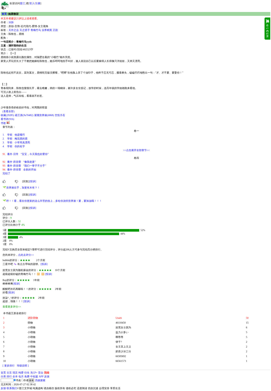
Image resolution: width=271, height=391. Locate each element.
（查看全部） (8, 111)
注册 (37, 3)
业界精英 (47, 30)
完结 (46, 372)
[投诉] (32, 181)
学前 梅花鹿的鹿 (15, 138)
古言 (9, 372)
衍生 (26, 372)
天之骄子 (25, 30)
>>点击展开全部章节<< (136, 150)
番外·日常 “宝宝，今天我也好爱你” (26, 154)
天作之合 (13, 30)
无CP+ (33, 372)
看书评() (7, 119)
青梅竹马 (36, 30)
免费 (26, 376)
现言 (15, 372)
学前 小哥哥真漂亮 (16, 142)
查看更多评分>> (12, 306)
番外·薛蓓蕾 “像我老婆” (19, 161)
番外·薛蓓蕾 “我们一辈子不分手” (24, 165)
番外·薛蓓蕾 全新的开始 (19, 169)
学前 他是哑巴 (14, 134)
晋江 (22, 3)
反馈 (46, 376)
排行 (9, 376)
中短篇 (34, 376)
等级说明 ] (23, 365)
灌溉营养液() (44, 115)
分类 (3, 376)
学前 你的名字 (14, 146)
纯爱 (21, 372)
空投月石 (60, 115)
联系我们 (12, 388)
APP (41, 376)
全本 (15, 376)
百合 (40, 372)
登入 (31, 3)
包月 (21, 376)
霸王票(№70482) (24, 115)
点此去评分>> (26, 255)
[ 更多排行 (9, 365)
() (7, 115)
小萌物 (31, 327)
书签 (3, 123)
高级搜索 (40, 380)
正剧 (55, 30)
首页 (4, 14)
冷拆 (11, 22)
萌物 (30, 322)
